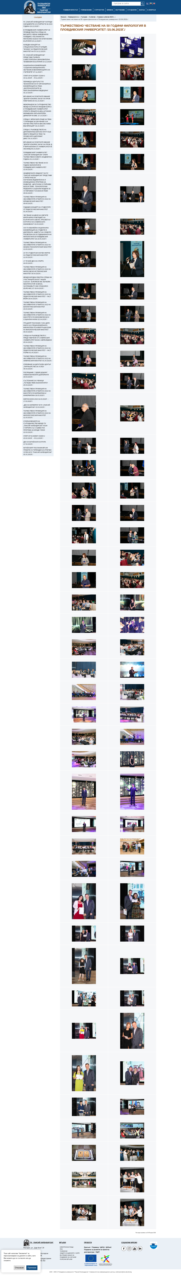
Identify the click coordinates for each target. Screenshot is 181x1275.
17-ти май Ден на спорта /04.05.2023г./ (33, 262)
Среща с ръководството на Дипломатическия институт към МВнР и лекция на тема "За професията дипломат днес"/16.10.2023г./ (37, 134)
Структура (99, 10)
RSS (61, 1249)
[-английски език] (154, 3)
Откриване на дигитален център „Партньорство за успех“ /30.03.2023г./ (37, 367)
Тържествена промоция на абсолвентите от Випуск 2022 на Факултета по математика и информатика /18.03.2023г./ (37, 392)
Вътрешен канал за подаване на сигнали (68, 1256)
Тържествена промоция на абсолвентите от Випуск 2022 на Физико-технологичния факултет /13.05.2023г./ (37, 246)
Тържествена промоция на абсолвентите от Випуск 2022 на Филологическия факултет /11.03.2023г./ (37, 414)
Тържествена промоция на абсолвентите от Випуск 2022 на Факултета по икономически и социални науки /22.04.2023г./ (37, 316)
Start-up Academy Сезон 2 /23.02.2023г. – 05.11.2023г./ (34, 437)
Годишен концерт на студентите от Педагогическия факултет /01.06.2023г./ (37, 209)
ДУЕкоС (109, 1247)
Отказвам (19, 1268)
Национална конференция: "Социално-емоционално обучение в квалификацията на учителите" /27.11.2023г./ (36, 69)
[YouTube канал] (134, 1249)
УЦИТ (98, 1252)
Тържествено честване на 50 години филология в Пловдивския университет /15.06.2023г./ (35, 166)
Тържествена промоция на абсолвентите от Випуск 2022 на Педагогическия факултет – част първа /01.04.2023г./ (37, 349)
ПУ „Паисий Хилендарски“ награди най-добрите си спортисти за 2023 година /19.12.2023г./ (37, 24)
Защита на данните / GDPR (70, 1253)
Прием (110, 10)
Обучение (120, 10)
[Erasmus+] (150, 1245)
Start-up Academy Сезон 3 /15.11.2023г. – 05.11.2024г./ (34, 77)
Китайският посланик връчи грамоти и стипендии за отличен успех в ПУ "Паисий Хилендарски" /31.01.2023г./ (37, 451)
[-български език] (151, 3)
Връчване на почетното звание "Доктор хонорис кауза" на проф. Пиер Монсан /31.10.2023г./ (36, 99)
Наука (142, 10)
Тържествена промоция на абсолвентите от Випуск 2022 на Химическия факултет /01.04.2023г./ (37, 358)
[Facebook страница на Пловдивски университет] (123, 1249)
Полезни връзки (66, 1259)
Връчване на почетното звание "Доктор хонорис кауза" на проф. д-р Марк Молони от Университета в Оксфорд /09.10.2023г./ (37, 145)
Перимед (95, 1247)
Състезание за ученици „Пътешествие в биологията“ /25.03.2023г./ (35, 383)
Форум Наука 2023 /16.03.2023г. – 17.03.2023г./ (36, 400)
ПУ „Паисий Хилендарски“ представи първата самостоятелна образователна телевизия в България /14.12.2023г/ (37, 58)
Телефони (63, 1251)
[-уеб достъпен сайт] (147, 3)
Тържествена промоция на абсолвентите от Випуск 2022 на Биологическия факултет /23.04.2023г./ (37, 306)
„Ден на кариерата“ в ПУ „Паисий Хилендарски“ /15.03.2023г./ (36, 406)
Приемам (32, 1268)
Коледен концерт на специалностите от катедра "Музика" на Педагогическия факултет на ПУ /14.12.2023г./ (35, 48)
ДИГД (102, 1247)
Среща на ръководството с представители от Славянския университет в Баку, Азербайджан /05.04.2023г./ (37, 339)
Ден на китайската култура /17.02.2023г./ (34, 443)
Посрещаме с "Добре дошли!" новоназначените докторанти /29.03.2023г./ (36, 375)
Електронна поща (66, 1247)
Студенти (132, 10)
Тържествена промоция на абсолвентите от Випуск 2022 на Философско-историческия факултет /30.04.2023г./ (37, 270)
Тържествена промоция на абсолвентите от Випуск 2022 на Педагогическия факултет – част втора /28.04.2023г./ (37, 295)
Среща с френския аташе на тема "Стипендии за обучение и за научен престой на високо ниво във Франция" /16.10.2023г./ (37, 122)
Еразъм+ (87, 1247)
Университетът (70, 10)
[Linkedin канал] (140, 1249)
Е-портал (151, 10)
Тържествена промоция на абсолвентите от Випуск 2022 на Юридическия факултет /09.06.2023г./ (37, 200)
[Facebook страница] (129, 1249)
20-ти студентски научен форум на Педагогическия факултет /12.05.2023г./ (36, 255)
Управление (86, 10)
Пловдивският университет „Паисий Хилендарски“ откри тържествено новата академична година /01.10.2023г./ (37, 156)
